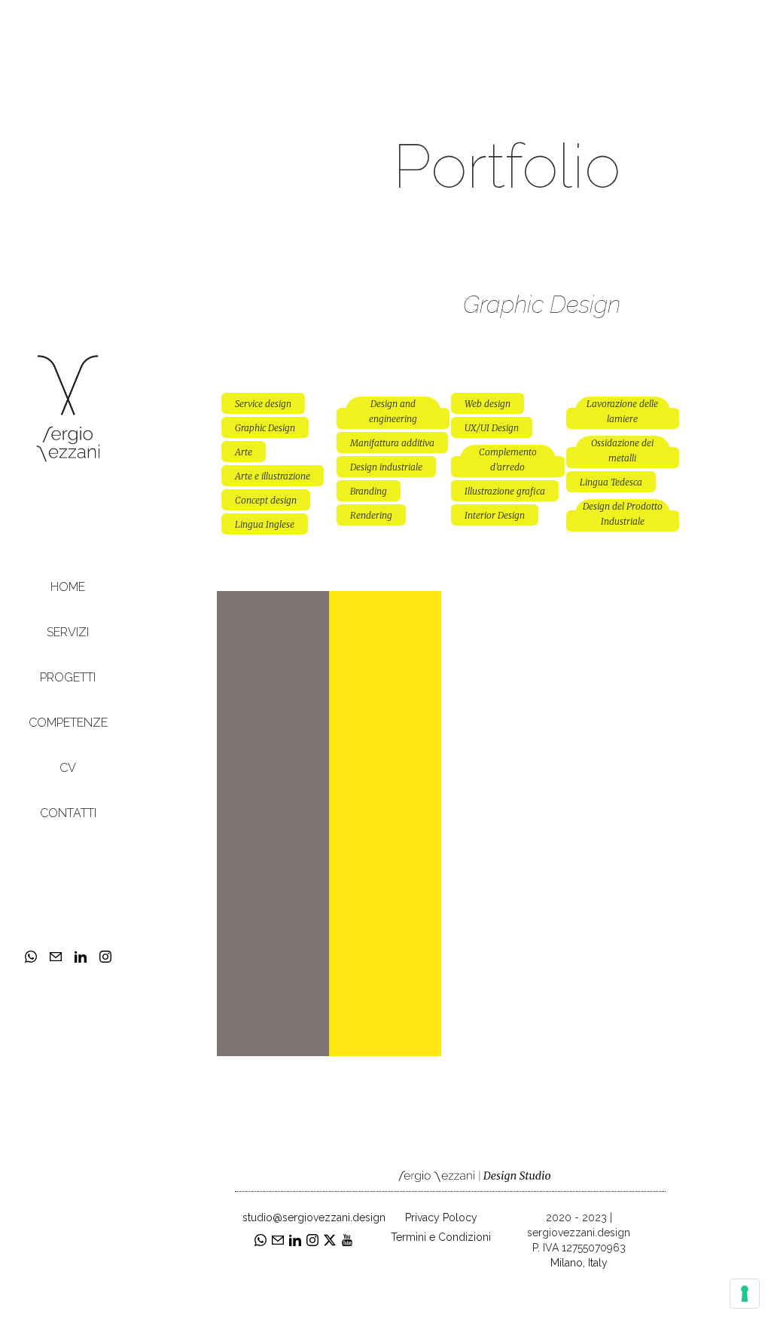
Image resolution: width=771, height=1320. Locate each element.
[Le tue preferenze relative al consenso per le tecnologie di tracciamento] (744, 1293)
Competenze (68, 722)
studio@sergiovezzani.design (303, 1217)
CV (67, 768)
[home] (67, 407)
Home (67, 587)
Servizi (68, 632)
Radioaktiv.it (385, 602)
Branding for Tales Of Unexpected (497, 624)
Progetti (68, 677)
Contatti (68, 813)
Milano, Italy (579, 1263)
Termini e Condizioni (441, 1237)
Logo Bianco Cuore (273, 613)
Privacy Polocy (441, 1217)
